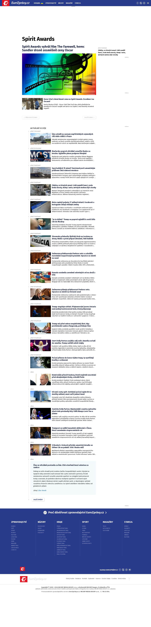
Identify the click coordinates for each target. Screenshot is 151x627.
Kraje (59, 522)
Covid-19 (13, 550)
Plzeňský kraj (61, 541)
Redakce (78, 578)
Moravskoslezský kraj (64, 532)
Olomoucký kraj (62, 539)
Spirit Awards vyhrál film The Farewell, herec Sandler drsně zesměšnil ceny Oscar (53, 48)
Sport (13, 530)
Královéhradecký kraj (63, 545)
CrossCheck (15, 547)
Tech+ (104, 526)
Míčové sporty (86, 537)
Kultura (13, 535)
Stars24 (78, 3)
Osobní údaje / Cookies (109, 578)
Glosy (39, 528)
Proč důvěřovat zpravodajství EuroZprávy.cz (76, 512)
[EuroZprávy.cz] (17, 3)
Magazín (13, 543)
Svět (12, 528)
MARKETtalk (14, 545)
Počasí (13, 539)
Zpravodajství (50, 3)
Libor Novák (42, 490)
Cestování (106, 530)
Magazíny (69, 3)
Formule (84, 535)
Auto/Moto (106, 528)
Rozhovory (41, 526)
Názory (61, 3)
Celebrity (127, 528)
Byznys (13, 532)
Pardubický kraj (62, 547)
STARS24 (128, 522)
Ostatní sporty (87, 543)
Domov (13, 526)
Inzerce (98, 578)
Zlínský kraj (60, 543)
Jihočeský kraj (61, 537)
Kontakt (84, 578)
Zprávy (126, 526)
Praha (59, 526)
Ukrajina (37, 3)
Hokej (84, 526)
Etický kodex (70, 578)
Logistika (14, 537)
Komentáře (41, 530)
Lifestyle (127, 530)
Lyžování (84, 539)
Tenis (83, 530)
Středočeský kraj (62, 528)
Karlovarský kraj (62, 552)
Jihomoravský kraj (62, 530)
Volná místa (122, 578)
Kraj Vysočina (61, 554)
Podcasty (41, 532)
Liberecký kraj (61, 550)
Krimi (12, 541)
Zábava (126, 535)
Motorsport (86, 532)
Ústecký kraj (61, 535)
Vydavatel (91, 578)
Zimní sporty (86, 541)
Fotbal (84, 528)
